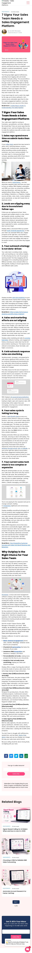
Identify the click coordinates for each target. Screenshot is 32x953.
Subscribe (16, 774)
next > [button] (16, 902)
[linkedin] (21, 756)
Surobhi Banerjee (15, 31)
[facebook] (6, 756)
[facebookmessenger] (11, 756)
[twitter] (16, 756)
